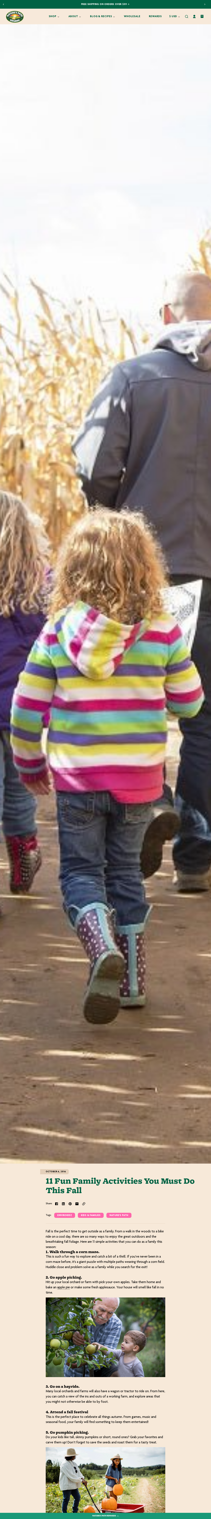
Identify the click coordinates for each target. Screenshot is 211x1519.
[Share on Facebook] (56, 1203)
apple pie (63, 1287)
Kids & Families (91, 1215)
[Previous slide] (3, 4)
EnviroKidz (64, 1215)
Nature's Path (119, 1215)
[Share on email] (77, 1203)
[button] (186, 16)
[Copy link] (83, 1203)
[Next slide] (204, 4)
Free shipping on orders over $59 (104, 4)
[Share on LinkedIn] (63, 1203)
